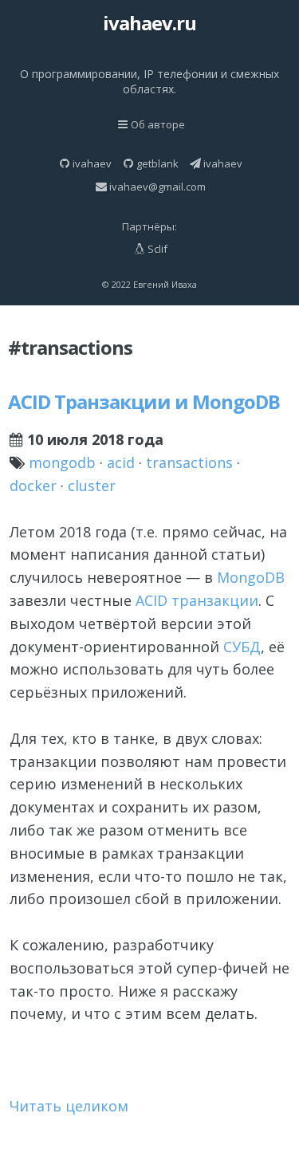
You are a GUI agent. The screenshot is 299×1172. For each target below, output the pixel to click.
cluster (92, 485)
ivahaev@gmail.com (157, 186)
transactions (189, 462)
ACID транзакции (197, 600)
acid (121, 462)
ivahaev (92, 163)
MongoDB (251, 577)
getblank (157, 163)
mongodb (62, 462)
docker (33, 485)
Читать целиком (69, 1105)
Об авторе (158, 124)
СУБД (242, 646)
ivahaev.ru (149, 23)
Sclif (157, 249)
